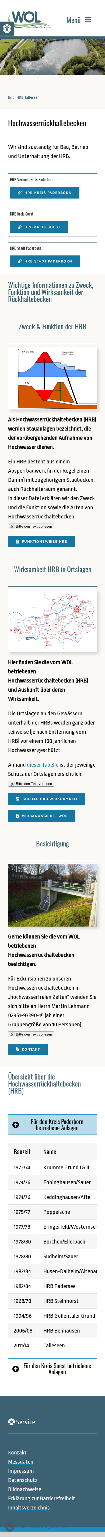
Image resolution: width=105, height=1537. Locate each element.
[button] (9, 1527)
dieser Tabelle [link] (42, 764)
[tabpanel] (52, 1248)
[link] (7, 29)
